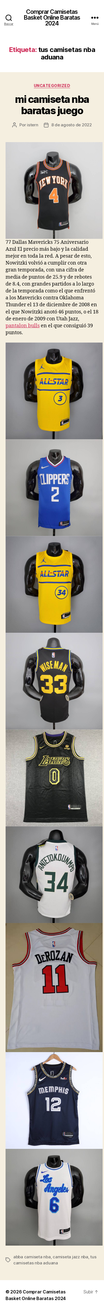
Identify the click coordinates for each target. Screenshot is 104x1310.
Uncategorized (52, 85)
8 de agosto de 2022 (71, 124)
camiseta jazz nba (70, 1256)
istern (32, 124)
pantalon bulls (23, 326)
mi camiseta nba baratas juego (52, 105)
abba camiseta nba (32, 1256)
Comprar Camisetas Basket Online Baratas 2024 (52, 17)
